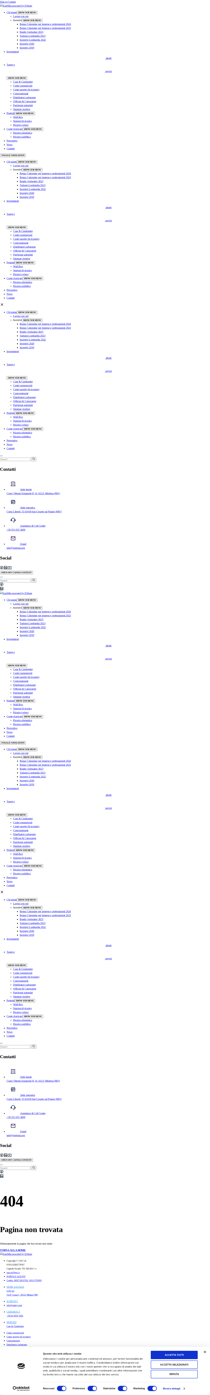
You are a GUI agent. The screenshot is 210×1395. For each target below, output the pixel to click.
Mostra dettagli (171, 1388)
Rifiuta (174, 1374)
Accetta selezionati (174, 1364)
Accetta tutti (174, 1355)
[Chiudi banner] (205, 1352)
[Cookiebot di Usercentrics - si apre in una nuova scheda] (21, 1388)
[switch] (92, 1388)
